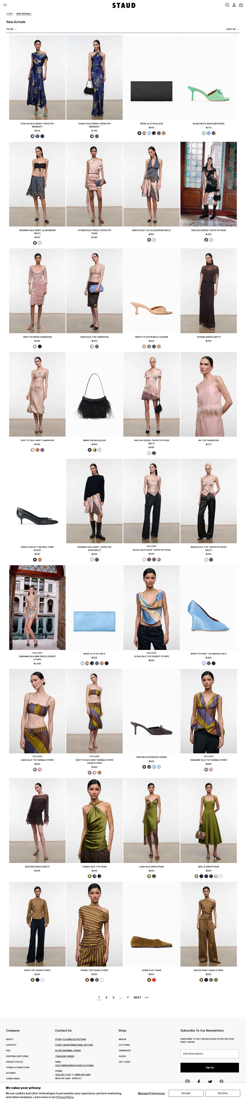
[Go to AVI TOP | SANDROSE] (208, 394)
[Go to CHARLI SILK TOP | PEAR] (94, 820)
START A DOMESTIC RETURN (70, 1039)
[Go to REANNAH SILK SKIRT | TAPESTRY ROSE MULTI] (94, 501)
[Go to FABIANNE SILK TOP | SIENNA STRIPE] (208, 711)
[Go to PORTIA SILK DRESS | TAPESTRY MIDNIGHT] (37, 77)
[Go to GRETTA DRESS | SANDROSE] (37, 290)
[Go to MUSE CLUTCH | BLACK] (151, 77)
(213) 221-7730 (63, 1074)
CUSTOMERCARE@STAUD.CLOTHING (74, 1065)
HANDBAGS (125, 1050)
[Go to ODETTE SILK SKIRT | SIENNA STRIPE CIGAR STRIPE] (94, 711)
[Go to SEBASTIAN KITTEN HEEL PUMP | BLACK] (37, 501)
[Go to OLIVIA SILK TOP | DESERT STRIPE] (151, 607)
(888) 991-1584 (83, 1074)
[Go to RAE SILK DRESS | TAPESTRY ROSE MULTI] (151, 394)
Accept (186, 1093)
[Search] (227, 5)
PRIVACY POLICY (14, 1061)
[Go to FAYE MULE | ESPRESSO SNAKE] (151, 711)
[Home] (123, 5)
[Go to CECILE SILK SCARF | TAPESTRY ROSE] (151, 501)
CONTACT (11, 1044)
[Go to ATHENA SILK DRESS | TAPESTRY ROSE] (94, 184)
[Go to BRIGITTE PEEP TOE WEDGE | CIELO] (208, 607)
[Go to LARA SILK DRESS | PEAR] (151, 820)
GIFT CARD (124, 1061)
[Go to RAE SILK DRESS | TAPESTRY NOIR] (208, 184)
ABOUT (10, 1039)
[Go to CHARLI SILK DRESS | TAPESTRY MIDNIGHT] (94, 77)
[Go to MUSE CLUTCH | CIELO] (94, 607)
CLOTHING (124, 1044)
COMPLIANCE (13, 1078)
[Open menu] (5, 5)
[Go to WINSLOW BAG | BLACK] (94, 394)
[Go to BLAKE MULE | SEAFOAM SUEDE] (208, 77)
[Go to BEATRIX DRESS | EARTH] (37, 820)
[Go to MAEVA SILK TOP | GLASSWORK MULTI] (151, 184)
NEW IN (122, 1039)
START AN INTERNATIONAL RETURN (74, 1044)
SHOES (122, 1056)
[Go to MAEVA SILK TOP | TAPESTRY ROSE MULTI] (208, 501)
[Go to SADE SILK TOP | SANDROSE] (94, 290)
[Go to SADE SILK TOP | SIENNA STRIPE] (37, 711)
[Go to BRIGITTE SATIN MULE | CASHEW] (151, 290)
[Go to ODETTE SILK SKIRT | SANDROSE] (37, 394)
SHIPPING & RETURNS (17, 1056)
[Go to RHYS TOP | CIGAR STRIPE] (37, 924)
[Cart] (241, 5)
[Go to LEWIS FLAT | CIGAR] (151, 924)
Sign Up (210, 1067)
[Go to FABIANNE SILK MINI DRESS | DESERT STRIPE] (37, 607)
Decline (223, 1093)
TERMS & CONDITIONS (17, 1067)
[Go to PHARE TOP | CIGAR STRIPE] (94, 924)
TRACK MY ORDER (64, 1056)
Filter (10, 29)
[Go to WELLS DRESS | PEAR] (208, 820)
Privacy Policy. (65, 1097)
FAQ (8, 1050)
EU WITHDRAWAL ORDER (68, 1050)
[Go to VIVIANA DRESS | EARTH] (208, 290)
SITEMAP (11, 1072)
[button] (234, 5)
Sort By (231, 29)
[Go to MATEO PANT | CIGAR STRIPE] (208, 924)
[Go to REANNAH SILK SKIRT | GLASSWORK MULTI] (37, 184)
